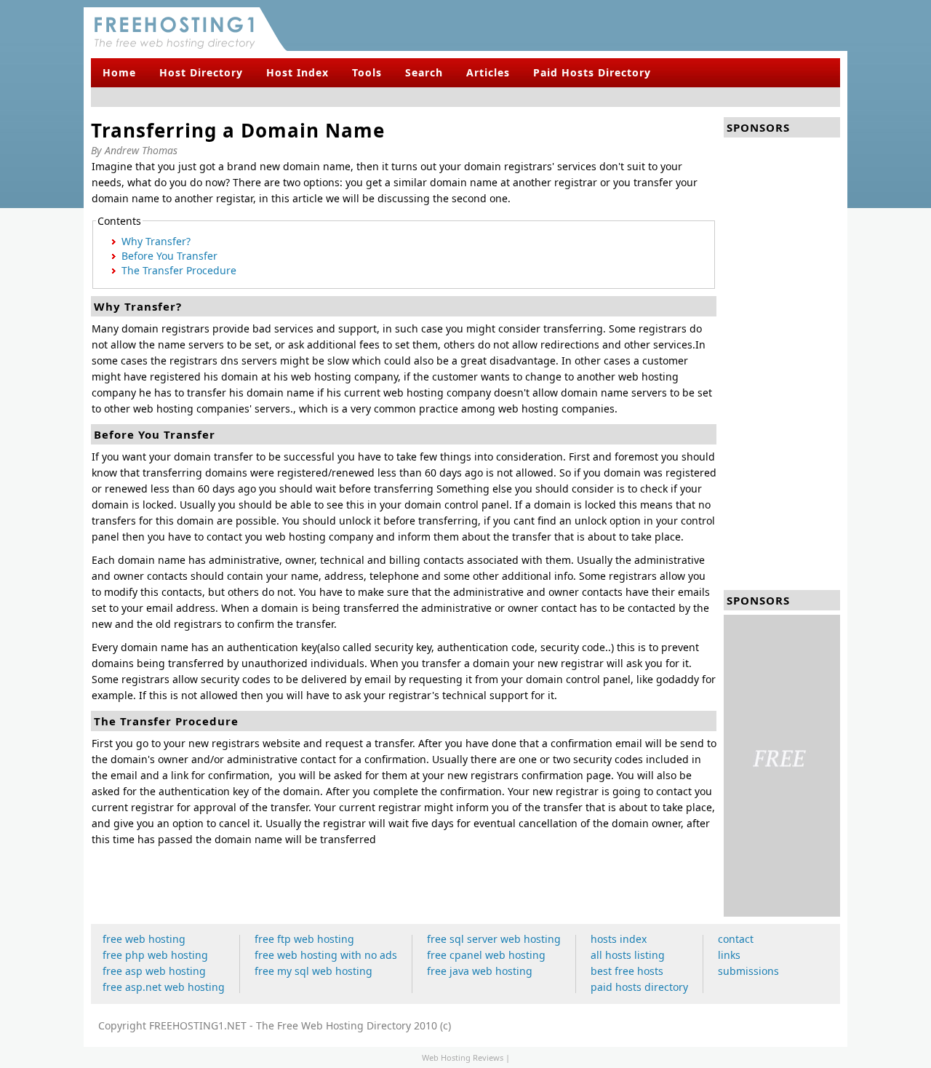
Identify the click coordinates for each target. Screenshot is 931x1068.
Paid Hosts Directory (592, 72)
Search (424, 72)
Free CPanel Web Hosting (486, 955)
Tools (367, 72)
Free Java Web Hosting (479, 971)
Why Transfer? (156, 241)
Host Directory (201, 72)
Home (119, 72)
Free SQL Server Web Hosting (494, 939)
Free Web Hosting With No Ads (326, 955)
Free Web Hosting (144, 939)
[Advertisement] (677, 25)
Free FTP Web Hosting (304, 939)
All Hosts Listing (628, 955)
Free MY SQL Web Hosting (313, 971)
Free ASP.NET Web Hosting (164, 987)
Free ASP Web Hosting (154, 971)
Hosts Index (619, 939)
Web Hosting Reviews (462, 1057)
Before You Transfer (169, 256)
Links (729, 955)
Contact (736, 939)
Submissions (748, 971)
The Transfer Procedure (178, 270)
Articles (488, 72)
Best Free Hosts (627, 971)
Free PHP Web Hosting (155, 955)
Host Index (297, 72)
